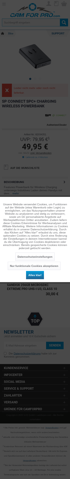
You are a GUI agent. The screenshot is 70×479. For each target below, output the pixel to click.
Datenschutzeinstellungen (35, 256)
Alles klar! (35, 275)
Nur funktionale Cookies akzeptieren (34, 265)
